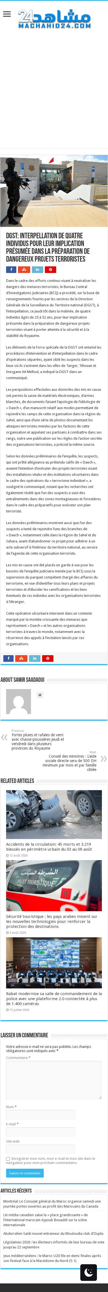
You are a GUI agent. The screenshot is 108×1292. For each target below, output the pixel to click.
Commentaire (18, 1058)
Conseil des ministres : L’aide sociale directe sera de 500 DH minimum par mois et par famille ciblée (69, 761)
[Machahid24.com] (54, 17)
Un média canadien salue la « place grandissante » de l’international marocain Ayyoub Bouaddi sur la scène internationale (45, 1220)
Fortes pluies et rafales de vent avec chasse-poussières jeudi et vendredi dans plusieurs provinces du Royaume (38, 739)
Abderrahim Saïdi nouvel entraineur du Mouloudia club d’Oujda (53, 1233)
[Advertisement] (54, 94)
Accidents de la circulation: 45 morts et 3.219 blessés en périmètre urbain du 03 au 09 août (49, 847)
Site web (13, 1141)
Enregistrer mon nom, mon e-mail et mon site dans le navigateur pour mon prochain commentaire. (50, 1160)
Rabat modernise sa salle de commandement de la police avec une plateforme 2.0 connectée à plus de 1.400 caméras (54, 998)
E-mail (12, 1124)
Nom (11, 1107)
